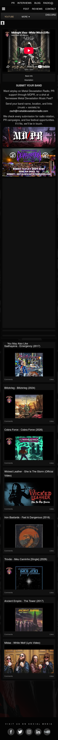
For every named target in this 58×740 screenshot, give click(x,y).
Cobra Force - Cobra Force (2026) (23, 429)
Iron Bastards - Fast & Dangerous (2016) (27, 517)
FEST (26, 8)
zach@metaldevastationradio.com (29, 111)
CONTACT (50, 8)
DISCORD (50, 14)
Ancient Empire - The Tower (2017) (24, 601)
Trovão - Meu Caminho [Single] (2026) (25, 559)
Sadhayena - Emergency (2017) (22, 346)
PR (13, 3)
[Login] (51, 3)
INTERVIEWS (24, 3)
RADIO (46, 3)
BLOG (37, 3)
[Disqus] (28, 216)
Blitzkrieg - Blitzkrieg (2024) (19, 387)
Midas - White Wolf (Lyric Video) (22, 642)
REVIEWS (37, 8)
